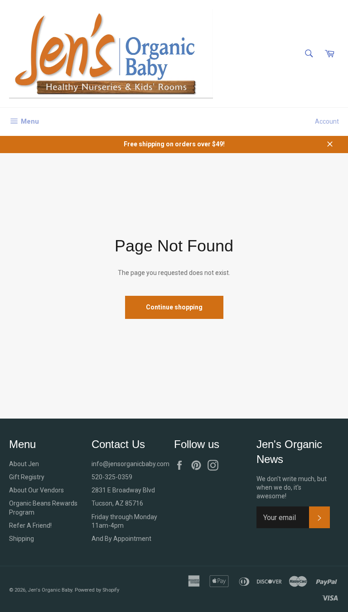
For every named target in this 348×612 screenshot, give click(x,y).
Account (327, 121)
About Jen (24, 463)
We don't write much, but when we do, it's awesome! (291, 487)
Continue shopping (174, 307)
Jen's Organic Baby (50, 590)
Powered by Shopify (97, 590)
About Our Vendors (36, 490)
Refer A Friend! (30, 525)
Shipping (21, 538)
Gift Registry (26, 477)
